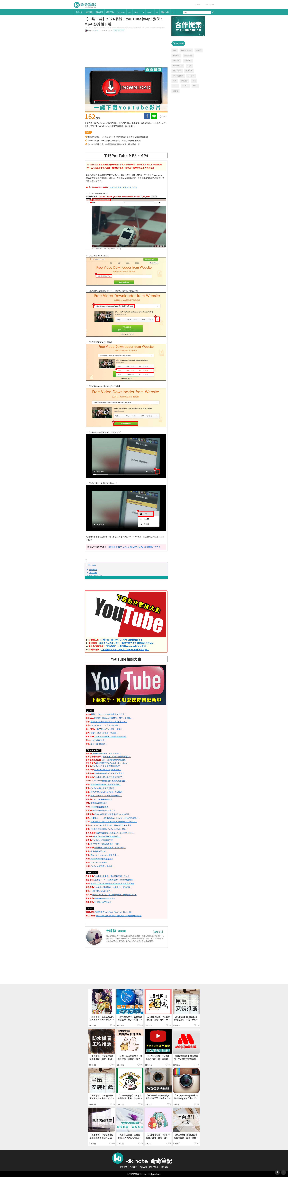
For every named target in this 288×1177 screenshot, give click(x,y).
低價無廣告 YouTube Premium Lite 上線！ (114, 912)
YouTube (185, 86)
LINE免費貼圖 (186, 50)
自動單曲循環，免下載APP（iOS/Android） (115, 833)
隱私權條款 (153, 1166)
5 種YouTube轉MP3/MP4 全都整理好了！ (122, 639)
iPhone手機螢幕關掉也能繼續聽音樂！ (110, 781)
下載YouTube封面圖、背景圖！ (104, 733)
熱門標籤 (179, 43)
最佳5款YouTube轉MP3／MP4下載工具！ (109, 721)
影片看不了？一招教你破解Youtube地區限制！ (114, 880)
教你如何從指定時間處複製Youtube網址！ (112, 814)
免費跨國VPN (178, 66)
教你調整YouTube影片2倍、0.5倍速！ (107, 792)
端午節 (198, 50)
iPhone (175, 86)
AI (157, 12)
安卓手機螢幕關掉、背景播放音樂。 (106, 784)
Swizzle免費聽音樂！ (99, 807)
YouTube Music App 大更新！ (107, 769)
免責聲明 (133, 1166)
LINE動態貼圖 (178, 76)
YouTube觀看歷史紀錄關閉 (114, 760)
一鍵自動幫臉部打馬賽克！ (103, 810)
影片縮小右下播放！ (103, 902)
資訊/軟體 (165, 12)
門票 (194, 81)
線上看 (175, 91)
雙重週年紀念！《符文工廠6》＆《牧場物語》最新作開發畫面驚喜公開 (117, 137)
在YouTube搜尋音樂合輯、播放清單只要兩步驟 (111, 825)
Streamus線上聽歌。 (100, 862)
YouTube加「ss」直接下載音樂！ (105, 725)
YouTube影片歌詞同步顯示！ (103, 788)
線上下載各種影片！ (99, 744)
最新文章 (78, 12)
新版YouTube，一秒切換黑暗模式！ (106, 795)
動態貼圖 (189, 71)
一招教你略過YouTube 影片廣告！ (109, 773)
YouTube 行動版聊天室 (102, 840)
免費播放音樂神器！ (99, 803)
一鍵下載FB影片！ (98, 740)
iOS (129, 12)
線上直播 (184, 81)
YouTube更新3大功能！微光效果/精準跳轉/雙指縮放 (119, 915)
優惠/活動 (110, 12)
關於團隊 (164, 1166)
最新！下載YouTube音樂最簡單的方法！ (108, 714)
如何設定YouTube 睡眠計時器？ (117, 756)
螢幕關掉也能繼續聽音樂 (104, 898)
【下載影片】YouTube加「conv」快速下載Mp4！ (125, 649)
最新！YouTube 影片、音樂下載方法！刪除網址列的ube (126, 642)
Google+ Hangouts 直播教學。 (104, 855)
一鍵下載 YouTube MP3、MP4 (123, 187)
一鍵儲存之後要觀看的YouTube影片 (110, 847)
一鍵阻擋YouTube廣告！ (101, 891)
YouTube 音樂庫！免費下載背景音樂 (110, 736)
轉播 (174, 50)
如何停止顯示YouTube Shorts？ (106, 753)
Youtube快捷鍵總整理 (102, 799)
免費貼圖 (176, 55)
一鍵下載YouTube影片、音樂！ (109, 729)
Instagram (121, 12)
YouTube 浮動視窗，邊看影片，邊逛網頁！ (113, 887)
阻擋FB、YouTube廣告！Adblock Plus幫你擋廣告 (112, 883)
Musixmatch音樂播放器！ (101, 859)
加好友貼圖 (177, 71)
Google (150, 12)
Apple (189, 66)
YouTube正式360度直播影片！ (107, 836)
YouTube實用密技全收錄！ (102, 866)
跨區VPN (176, 60)
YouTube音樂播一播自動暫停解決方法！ (111, 876)
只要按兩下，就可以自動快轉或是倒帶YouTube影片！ (114, 821)
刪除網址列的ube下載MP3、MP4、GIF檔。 (113, 718)
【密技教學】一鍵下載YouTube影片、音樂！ (127, 646)
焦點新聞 (89, 12)
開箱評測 (99, 12)
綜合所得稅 (188, 55)
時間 (174, 81)
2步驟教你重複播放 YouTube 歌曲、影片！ (109, 829)
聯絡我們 (123, 1166)
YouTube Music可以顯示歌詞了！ (109, 777)
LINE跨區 (187, 60)
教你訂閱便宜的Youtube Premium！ (112, 763)
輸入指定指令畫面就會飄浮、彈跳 (105, 844)
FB (143, 12)
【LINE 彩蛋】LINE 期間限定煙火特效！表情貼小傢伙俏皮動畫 (114, 140)
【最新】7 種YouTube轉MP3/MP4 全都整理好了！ (134, 547)
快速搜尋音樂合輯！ (99, 851)
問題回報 (143, 1166)
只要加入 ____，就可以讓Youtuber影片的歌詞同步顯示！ (115, 818)
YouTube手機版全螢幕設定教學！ (107, 766)
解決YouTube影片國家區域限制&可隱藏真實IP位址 (114, 894)
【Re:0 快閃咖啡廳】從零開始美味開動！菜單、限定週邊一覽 (113, 144)
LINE (136, 12)
